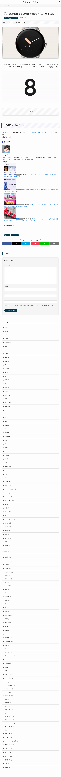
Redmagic (7, 432)
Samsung (7, 436)
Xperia (6, 459)
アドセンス (8, 466)
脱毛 (6, 542)
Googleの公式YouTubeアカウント (40, 132)
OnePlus (7, 406)
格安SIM (7, 534)
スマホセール (8, 493)
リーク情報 (8, 523)
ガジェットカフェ (30, 2)
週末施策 (7, 545)
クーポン (7, 478)
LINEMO (7, 380)
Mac (6, 383)
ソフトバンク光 (9, 500)
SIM (6, 440)
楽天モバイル (20, 189)
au (5, 350)
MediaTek (7, 387)
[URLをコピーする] (54, 243)
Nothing (7, 399)
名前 (6, 286)
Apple (6, 338)
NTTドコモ (19, 219)
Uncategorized (9, 444)
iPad (6, 365)
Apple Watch (8, 342)
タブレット (8, 504)
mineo (6, 391)
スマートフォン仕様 (10, 489)
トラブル (7, 508)
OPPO (6, 410)
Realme (7, 429)
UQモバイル (8, 447)
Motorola (7, 395)
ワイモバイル (8, 526)
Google (7, 357)
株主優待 (7, 530)
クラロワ (7, 481)
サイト (6, 299)
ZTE (6, 463)
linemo (6, 376)
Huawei (7, 361)
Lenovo (7, 372)
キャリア (7, 474)
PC (6, 414)
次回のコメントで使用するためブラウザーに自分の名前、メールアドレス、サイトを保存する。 (30, 305)
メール (6, 293)
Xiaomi (7, 455)
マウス (6, 515)
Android (7, 334)
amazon (7, 331)
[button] (7, 243)
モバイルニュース (10, 519)
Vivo (6, 451)
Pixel (6, 417)
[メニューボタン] (2, 2)
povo (6, 421)
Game (6, 353)
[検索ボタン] (59, 2)
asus (6, 346)
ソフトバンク (8, 496)
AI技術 (6, 327)
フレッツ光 (8, 511)
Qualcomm (8, 425)
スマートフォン (14, 17)
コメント (7, 265)
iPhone (18, 175)
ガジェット (7, 17)
